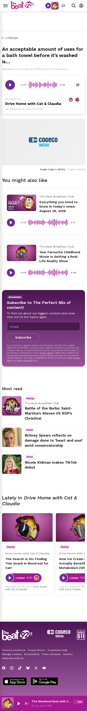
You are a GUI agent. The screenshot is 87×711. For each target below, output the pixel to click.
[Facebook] (3, 668)
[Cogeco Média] (58, 636)
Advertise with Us (12, 658)
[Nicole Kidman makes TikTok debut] (11, 464)
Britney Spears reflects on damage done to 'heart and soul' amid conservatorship (54, 440)
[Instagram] (11, 668)
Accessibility (31, 654)
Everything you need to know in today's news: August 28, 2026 (58, 206)
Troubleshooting (57, 650)
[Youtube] (44, 668)
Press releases (51, 654)
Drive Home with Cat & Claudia (33, 103)
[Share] (78, 85)
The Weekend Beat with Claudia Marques (52, 701)
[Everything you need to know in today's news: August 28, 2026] (21, 203)
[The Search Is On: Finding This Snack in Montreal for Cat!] (27, 527)
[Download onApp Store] (15, 681)
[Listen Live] (48, 5)
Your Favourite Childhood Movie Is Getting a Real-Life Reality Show (59, 256)
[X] (36, 668)
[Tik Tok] (19, 668)
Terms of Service (24, 360)
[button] (19, 703)
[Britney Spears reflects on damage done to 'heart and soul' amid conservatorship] (11, 437)
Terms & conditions (13, 650)
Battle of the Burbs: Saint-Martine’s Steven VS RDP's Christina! (48, 413)
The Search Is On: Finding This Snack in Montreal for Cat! (27, 563)
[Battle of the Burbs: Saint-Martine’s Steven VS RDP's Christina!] (11, 406)
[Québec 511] (81, 639)
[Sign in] (81, 5)
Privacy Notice (46, 353)
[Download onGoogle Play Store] (44, 681)
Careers (68, 654)
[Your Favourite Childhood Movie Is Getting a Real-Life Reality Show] (21, 253)
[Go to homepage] (22, 8)
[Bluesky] (28, 668)
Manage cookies (12, 654)
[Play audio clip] (10, 85)
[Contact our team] (63, 6)
